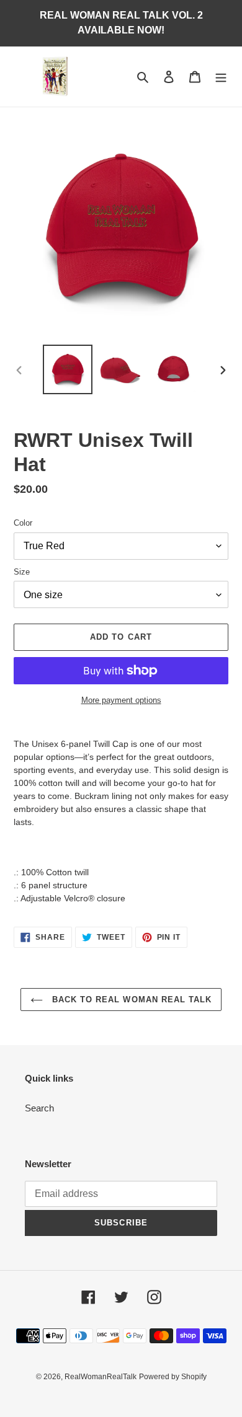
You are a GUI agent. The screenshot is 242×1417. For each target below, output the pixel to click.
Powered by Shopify (173, 1376)
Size (22, 571)
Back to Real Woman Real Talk (130, 999)
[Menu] (221, 76)
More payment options (121, 700)
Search (39, 1108)
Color (23, 523)
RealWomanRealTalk (101, 1376)
